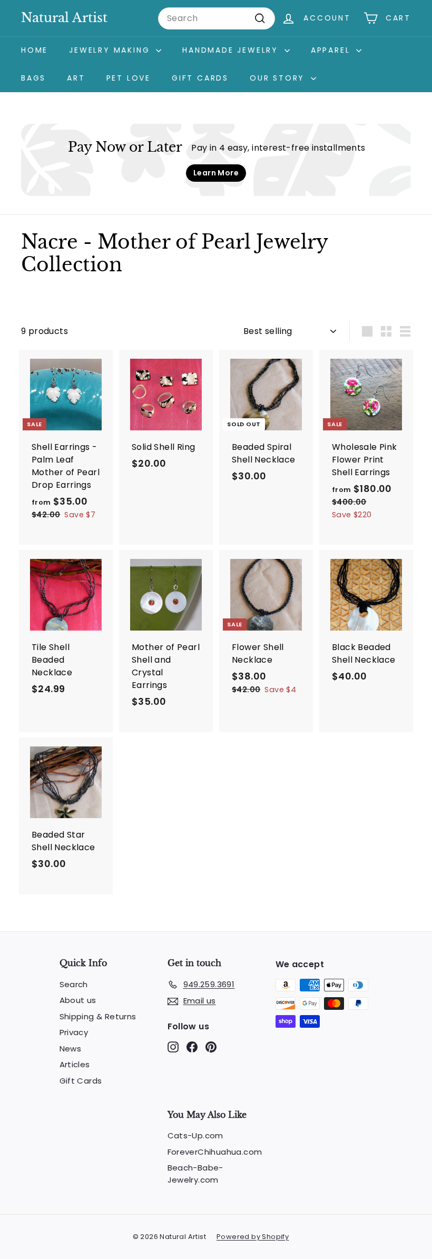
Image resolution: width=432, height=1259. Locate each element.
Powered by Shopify (253, 1237)
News (71, 1048)
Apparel (332, 50)
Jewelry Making (111, 50)
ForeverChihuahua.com (215, 1151)
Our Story (279, 78)
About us (78, 1000)
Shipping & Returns (98, 1016)
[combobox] (216, 18)
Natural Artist (64, 17)
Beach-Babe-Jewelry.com (195, 1173)
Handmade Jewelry (232, 50)
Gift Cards (200, 78)
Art (76, 78)
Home (34, 50)
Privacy (74, 1032)
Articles (75, 1064)
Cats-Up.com (195, 1135)
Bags (33, 78)
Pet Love (128, 78)
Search (74, 984)
